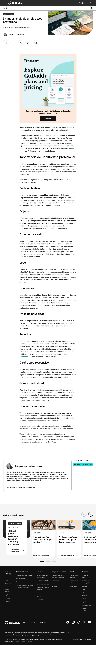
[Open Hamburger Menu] (4, 3)
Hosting (84, 598)
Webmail (39, 593)
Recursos (18, 582)
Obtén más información (15, 550)
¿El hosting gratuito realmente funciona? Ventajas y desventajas (13, 537)
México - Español (29, 623)
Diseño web (38, 527)
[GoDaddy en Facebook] (67, 623)
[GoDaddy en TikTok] (78, 623)
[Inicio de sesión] (86, 3)
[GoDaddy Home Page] (12, 622)
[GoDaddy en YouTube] (89, 623)
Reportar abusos (20, 578)
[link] (13, 42)
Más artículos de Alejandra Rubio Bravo (19, 487)
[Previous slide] (83, 514)
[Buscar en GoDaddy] (91, 8)
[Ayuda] (82, 3)
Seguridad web (85, 602)
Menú (5, 8)
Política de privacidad (78, 632)
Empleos (7, 580)
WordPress (84, 595)
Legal (6, 595)
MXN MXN (43, 623)
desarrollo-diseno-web (83, 465)
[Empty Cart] (90, 3)
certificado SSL (26, 357)
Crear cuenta (73, 586)
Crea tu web (9, 14)
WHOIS (39, 596)
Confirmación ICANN (42, 580)
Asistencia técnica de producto (24, 575)
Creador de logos (86, 605)
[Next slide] (90, 514)
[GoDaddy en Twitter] (84, 623)
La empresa (8, 577)
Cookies (89, 632)
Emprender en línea (66, 527)
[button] (42, 561)
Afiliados (54, 586)
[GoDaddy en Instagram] (73, 623)
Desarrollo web (15, 523)
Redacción (7, 598)
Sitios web (84, 586)
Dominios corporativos (43, 584)
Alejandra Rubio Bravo (16, 34)
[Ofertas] (78, 3)
